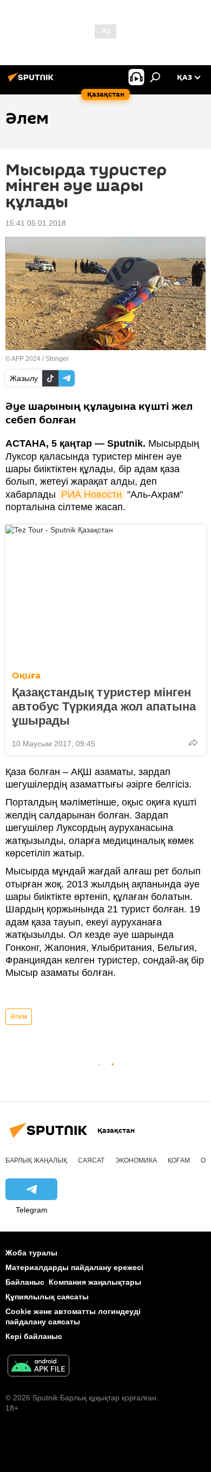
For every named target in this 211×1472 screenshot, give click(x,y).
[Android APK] (38, 1367)
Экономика (136, 1160)
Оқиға (26, 675)
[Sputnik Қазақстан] (32, 81)
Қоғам (179, 1160)
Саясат (91, 1160)
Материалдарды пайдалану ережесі (74, 1267)
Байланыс (24, 1282)
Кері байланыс (33, 1336)
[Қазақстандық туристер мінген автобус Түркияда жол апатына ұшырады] (105, 594)
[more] (193, 742)
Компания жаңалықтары (95, 1282)
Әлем (18, 1016)
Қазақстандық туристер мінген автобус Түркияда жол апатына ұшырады (104, 706)
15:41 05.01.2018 (35, 223)
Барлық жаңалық (36, 1160)
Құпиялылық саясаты (47, 1296)
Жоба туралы (31, 1252)
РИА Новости (91, 494)
